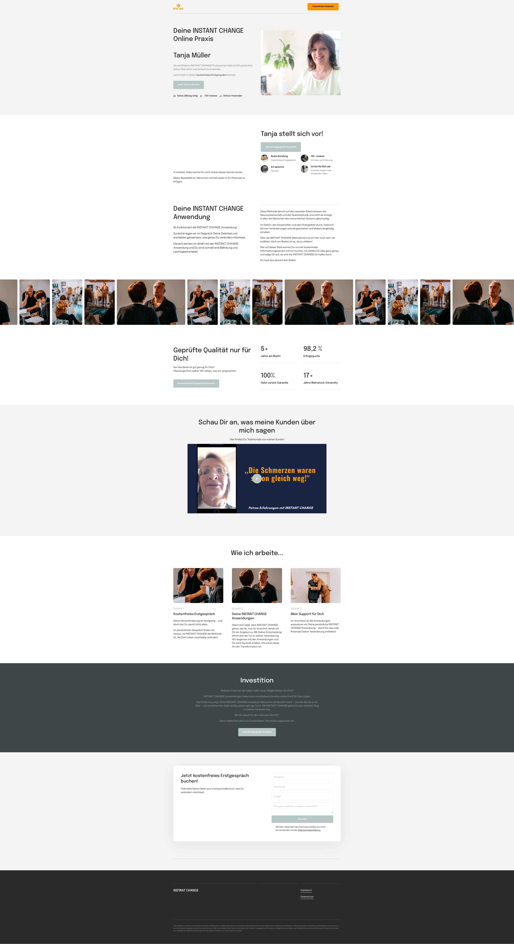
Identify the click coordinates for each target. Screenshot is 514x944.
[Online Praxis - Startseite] (178, 6)
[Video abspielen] (257, 478)
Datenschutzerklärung (309, 830)
